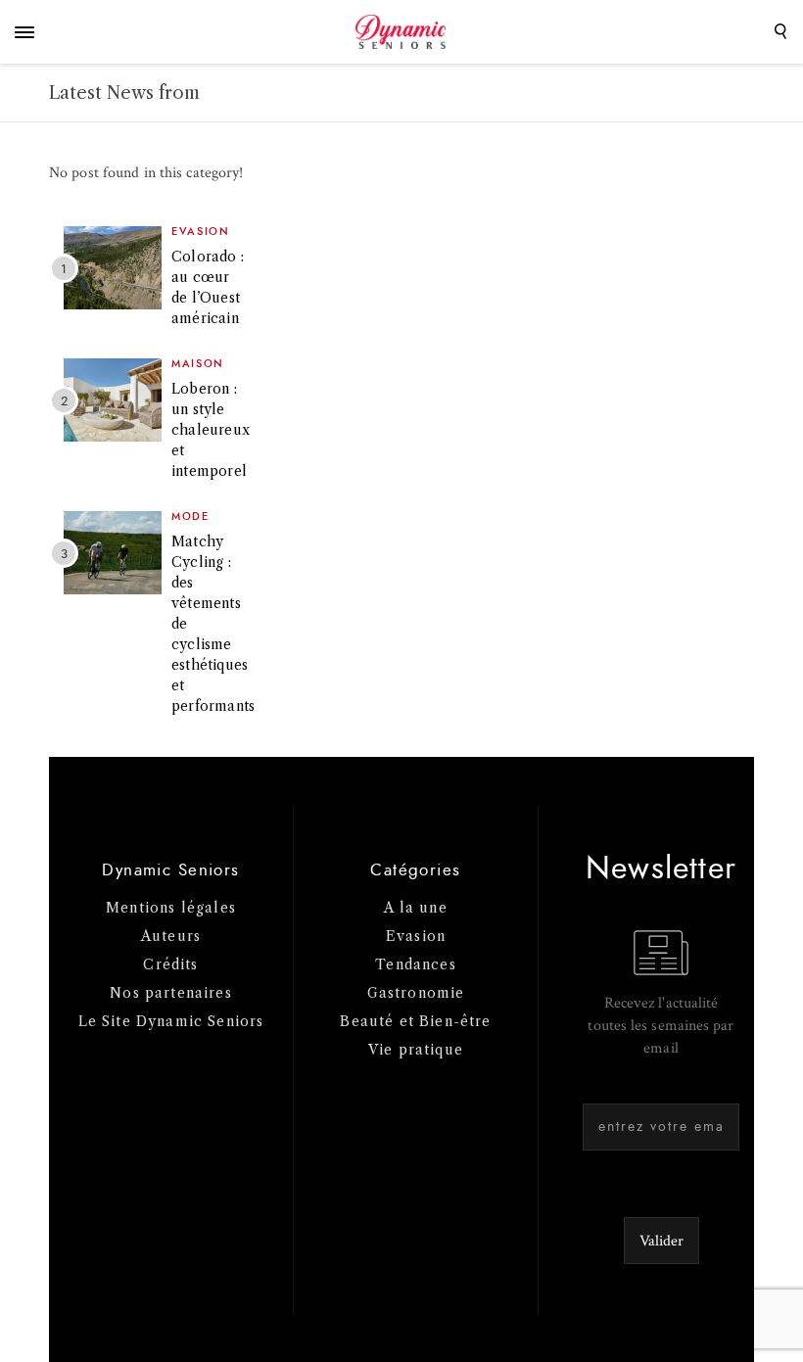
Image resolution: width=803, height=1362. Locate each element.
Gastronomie (416, 993)
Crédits (170, 964)
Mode (190, 516)
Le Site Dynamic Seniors (171, 1021)
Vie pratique (415, 1049)
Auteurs (171, 936)
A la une (415, 907)
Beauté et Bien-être (415, 1021)
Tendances (415, 964)
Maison (197, 363)
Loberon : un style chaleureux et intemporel (210, 430)
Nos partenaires (171, 993)
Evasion (200, 231)
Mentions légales (171, 907)
